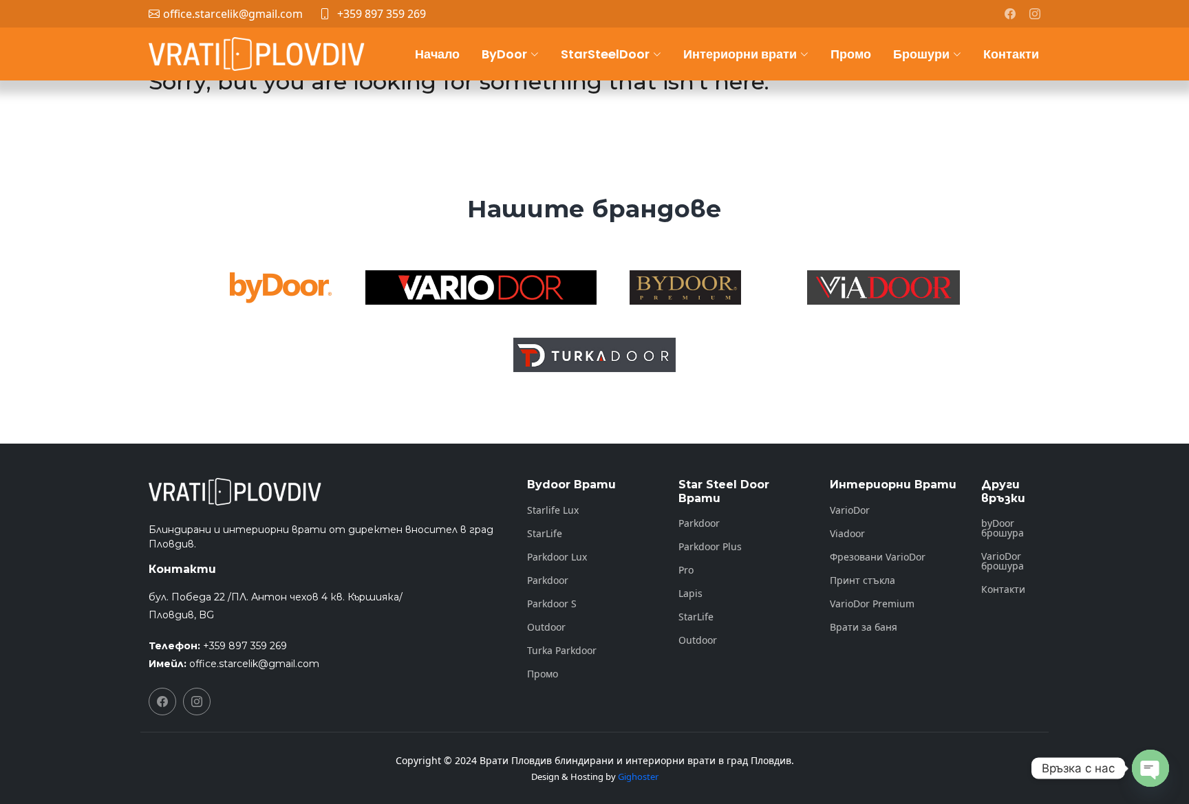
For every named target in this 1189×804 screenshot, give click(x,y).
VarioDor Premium (872, 604)
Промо (851, 54)
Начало (437, 54)
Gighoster (638, 776)
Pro (686, 570)
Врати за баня (863, 627)
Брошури (921, 54)
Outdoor (546, 627)
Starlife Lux (553, 510)
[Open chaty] (1150, 768)
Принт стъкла (862, 580)
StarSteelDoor (605, 54)
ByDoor (504, 54)
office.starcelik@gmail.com (254, 664)
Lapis (690, 593)
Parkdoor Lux (557, 557)
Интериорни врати (740, 54)
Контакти (1011, 54)
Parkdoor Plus (710, 547)
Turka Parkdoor (562, 650)
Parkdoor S (552, 604)
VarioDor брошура (1002, 561)
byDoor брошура (1002, 528)
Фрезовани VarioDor (877, 557)
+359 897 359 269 (381, 13)
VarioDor (850, 510)
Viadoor (847, 534)
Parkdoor (547, 580)
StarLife (544, 534)
